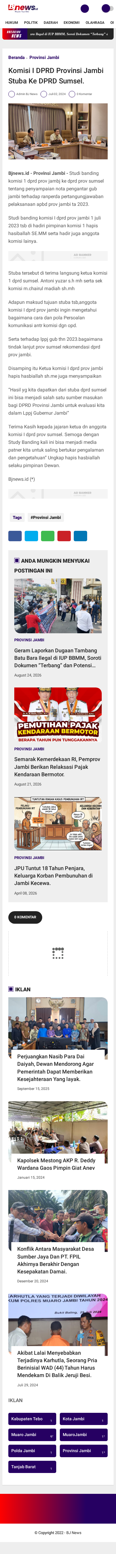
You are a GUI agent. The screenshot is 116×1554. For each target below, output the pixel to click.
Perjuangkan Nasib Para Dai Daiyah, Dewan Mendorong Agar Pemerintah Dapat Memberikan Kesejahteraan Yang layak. (55, 1067)
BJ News (73, 1532)
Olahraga (95, 23)
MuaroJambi (85, 1435)
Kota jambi (83, 1419)
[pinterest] (64, 536)
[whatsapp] (47, 536)
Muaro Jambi (33, 1435)
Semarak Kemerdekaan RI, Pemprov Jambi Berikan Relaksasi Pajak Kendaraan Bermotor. (57, 766)
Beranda (16, 57)
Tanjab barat (31, 1467)
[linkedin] (80, 536)
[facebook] (15, 536)
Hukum (11, 23)
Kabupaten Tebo (31, 1419)
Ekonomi (72, 23)
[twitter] (31, 536)
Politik (31, 23)
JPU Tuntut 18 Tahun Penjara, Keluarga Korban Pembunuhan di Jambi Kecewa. (53, 875)
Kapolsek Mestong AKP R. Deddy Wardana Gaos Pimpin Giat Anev (56, 1164)
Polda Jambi (31, 1451)
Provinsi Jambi (44, 57)
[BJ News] (22, 14)
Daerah (51, 23)
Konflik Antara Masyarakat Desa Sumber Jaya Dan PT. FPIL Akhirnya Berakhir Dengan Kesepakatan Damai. (55, 1260)
